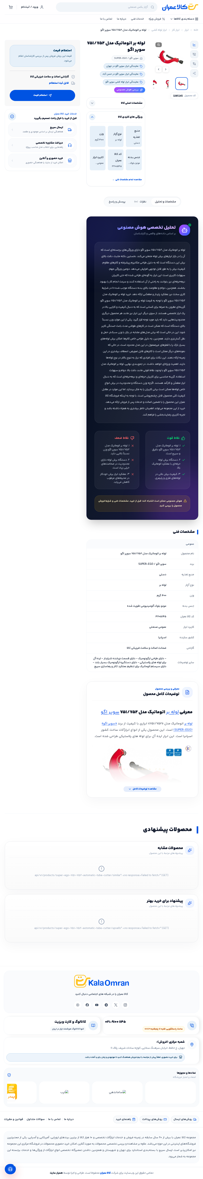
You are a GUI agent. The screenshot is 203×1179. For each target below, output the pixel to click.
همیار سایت (56, 1173)
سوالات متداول (36, 1119)
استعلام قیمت (40, 95)
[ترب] (64, 1092)
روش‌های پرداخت (152, 1119)
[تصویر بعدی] (158, 69)
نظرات (140, 202)
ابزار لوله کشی (159, 30)
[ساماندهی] (117, 1092)
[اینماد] (170, 1092)
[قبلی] (192, 1092)
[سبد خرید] (10, 7)
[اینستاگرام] (125, 1005)
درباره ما (69, 1119)
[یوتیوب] (97, 1005)
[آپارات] (78, 1005)
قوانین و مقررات (13, 1119)
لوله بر (172, 712)
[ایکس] (116, 1005)
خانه (196, 30)
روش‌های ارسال (182, 1119)
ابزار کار (175, 30)
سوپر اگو (110, 712)
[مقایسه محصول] (194, 64)
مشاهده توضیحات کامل (145, 789)
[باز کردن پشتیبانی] (10, 1169)
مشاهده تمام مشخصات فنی (127, 179)
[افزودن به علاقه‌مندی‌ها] (194, 54)
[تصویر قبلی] (166, 69)
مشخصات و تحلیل (165, 202)
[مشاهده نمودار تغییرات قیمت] (194, 45)
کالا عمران (105, 1173)
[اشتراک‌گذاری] (194, 73)
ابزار (187, 30)
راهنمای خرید (123, 1119)
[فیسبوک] (87, 1005)
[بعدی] (10, 1092)
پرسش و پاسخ (117, 202)
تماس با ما (54, 1119)
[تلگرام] (106, 1005)
